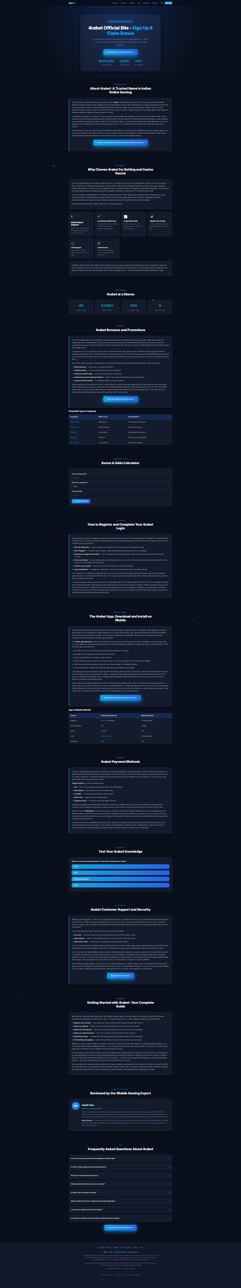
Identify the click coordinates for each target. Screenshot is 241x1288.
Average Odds (77, 491)
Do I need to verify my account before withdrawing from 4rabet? (95, 1218)
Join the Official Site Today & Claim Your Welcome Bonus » (120, 142)
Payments (146, 3)
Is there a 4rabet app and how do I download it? (88, 1167)
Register (132, 3)
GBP (75, 885)
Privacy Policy (119, 1274)
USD (75, 867)
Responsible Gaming (133, 1274)
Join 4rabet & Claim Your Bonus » (120, 52)
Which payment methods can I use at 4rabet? (88, 1184)
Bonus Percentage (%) (79, 482)
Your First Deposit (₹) (79, 474)
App (139, 3)
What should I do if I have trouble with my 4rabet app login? (93, 1201)
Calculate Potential (81, 501)
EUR (75, 873)
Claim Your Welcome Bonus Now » (120, 399)
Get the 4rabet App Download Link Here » (120, 698)
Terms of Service (106, 1274)
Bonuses (124, 3)
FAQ (161, 3)
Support (154, 3)
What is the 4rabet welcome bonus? (84, 1175)
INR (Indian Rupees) (81, 879)
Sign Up (168, 3)
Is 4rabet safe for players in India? (83, 1192)
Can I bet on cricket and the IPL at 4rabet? (87, 1210)
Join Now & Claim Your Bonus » (120, 1227)
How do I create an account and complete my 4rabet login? (93, 1158)
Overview (115, 3)
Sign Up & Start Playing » (120, 976)
